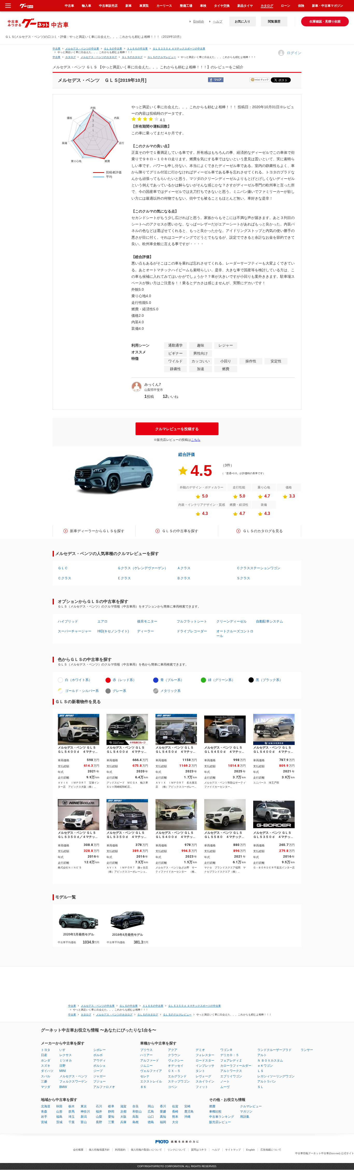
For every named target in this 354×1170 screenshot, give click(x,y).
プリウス (146, 1050)
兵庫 (123, 1122)
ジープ (98, 1071)
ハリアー (146, 1055)
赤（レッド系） (124, 680)
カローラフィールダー (235, 1065)
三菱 (44, 1081)
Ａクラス (183, 568)
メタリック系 (170, 691)
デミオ (200, 1050)
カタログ (267, 6)
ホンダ (45, 1060)
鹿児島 (189, 1111)
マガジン (246, 1111)
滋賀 (123, 1106)
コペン (172, 1087)
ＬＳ (260, 1071)
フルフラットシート (192, 621)
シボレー (99, 1050)
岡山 (151, 1106)
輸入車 (86, 6)
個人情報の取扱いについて (146, 1149)
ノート (225, 1081)
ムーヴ (225, 1087)
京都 (123, 1111)
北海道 (45, 1106)
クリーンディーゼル (231, 621)
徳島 (151, 1122)
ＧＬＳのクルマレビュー (161, 57)
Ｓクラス (243, 578)
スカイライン (205, 1081)
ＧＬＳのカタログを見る (263, 531)
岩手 (44, 1116)
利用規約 (120, 1149)
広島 (151, 1111)
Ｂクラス (183, 578)
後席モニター (147, 621)
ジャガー (99, 1076)
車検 (203, 6)
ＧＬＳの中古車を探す (180, 531)
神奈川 (85, 1111)
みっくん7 (152, 384)
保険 (301, 6)
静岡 (111, 1111)
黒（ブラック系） (269, 680)
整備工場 (186, 6)
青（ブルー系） (172, 680)
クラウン (174, 1055)
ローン (285, 6)
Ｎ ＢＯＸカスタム (270, 1060)
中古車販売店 (108, 6)
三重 (111, 1122)
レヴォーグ (203, 1076)
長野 (99, 1122)
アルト (262, 1055)
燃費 (212, 1106)
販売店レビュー (220, 1122)
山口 (151, 1116)
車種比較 (215, 1111)
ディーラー (145, 631)
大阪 (123, 1116)
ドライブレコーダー (192, 631)
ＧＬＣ (63, 568)
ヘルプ (217, 21)
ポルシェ (99, 1065)
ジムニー (146, 1065)
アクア (172, 1050)
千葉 (71, 1122)
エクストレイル (151, 1081)
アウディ (99, 1060)
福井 (99, 1111)
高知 (163, 1116)
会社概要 (78, 1149)
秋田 (59, 1106)
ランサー (307, 1050)
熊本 (175, 1116)
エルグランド (177, 1076)
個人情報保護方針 (99, 1149)
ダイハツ (47, 1071)
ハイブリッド (68, 621)
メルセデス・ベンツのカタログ (99, 57)
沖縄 (187, 1116)
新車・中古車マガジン (327, 6)
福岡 (163, 1122)
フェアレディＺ (231, 1060)
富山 (84, 1122)
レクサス (65, 1055)
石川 (99, 1106)
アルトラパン (266, 1081)
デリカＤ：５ (229, 1055)
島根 (135, 1122)
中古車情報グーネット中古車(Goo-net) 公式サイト (324, 1153)
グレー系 (119, 691)
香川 (163, 1106)
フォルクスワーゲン (73, 1081)
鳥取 (135, 1116)
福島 (59, 1116)
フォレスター (205, 1055)
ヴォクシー (175, 1060)
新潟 (84, 1116)
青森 (44, 1111)
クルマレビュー (251, 1106)
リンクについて (176, 1149)
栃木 (71, 1106)
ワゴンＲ (226, 1050)
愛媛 (163, 1111)
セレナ (145, 1076)
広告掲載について (270, 1149)
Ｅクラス (124, 578)
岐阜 (111, 1106)
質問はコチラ (199, 1149)
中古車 (56, 48)
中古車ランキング (221, 1116)
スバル (45, 1076)
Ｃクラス (64, 578)
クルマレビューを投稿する (177, 429)
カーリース (164, 6)
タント (200, 1071)
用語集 (244, 1116)
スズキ (45, 1065)
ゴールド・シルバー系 (82, 691)
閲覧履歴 (274, 21)
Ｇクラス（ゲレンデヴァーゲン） (142, 568)
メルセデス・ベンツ (73, 1076)
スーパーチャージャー (74, 631)
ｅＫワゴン (265, 1065)
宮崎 (187, 1106)
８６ (143, 1087)
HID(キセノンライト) (113, 631)
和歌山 (137, 1111)
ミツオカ (65, 1060)
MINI (62, 1071)
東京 (84, 1106)
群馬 (71, 1111)
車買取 (144, 6)
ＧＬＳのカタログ (132, 57)
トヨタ (45, 1050)
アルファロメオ (104, 1087)
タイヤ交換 (222, 6)
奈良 (135, 1106)
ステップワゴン (179, 1081)
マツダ (45, 1087)
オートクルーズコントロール (234, 633)
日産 (44, 1055)
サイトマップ (233, 1149)
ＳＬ (260, 1087)
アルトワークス (231, 1071)
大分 (175, 1122)
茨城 (59, 1122)
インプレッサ (205, 1065)
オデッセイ (175, 1065)
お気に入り (242, 21)
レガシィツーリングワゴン (276, 1076)
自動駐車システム (269, 621)
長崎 (175, 1111)
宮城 (44, 1122)
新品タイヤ (245, 6)
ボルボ (98, 1055)
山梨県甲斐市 (153, 390)
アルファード (149, 1060)
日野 (62, 1065)
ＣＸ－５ (174, 1071)
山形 (59, 1111)
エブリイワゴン (231, 1076)
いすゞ (64, 1050)
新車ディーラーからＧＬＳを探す (97, 531)
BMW (63, 1087)
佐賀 (175, 1106)
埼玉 (71, 1116)
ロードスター (205, 1060)
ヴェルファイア (151, 1071)
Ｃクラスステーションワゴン (258, 568)
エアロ (102, 621)
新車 (128, 6)
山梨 (99, 1116)
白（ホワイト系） (78, 680)
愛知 (111, 1116)
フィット (202, 1087)
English (198, 21)
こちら (195, 440)
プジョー (99, 1081)
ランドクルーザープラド (274, 1050)
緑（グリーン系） (221, 680)
